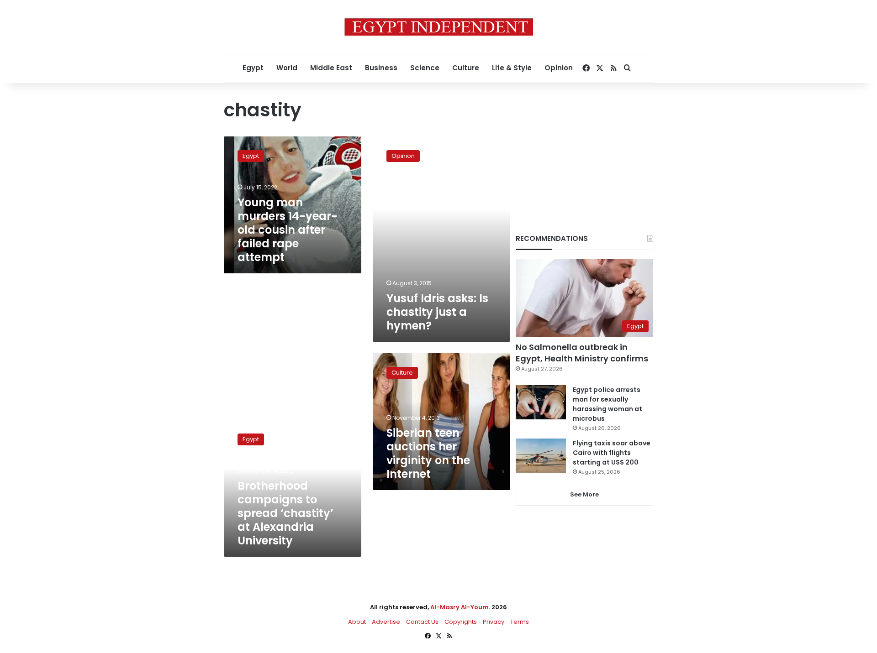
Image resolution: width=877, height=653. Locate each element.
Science (424, 68)
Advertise (386, 621)
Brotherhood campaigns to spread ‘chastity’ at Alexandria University (285, 513)
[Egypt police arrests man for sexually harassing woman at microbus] (541, 402)
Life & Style (512, 68)
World (286, 68)
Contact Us (422, 621)
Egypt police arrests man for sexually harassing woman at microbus (607, 404)
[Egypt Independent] (438, 27)
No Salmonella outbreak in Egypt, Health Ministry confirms (582, 352)
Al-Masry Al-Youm (459, 607)
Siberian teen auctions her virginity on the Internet (428, 453)
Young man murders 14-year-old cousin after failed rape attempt (288, 230)
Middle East (331, 68)
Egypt (253, 68)
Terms (519, 621)
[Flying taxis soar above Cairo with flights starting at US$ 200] (541, 456)
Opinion (558, 68)
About (357, 621)
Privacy (493, 621)
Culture (465, 68)
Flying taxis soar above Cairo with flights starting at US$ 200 (611, 453)
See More (584, 494)
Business (381, 68)
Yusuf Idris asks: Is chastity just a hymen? (437, 312)
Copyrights (460, 621)
